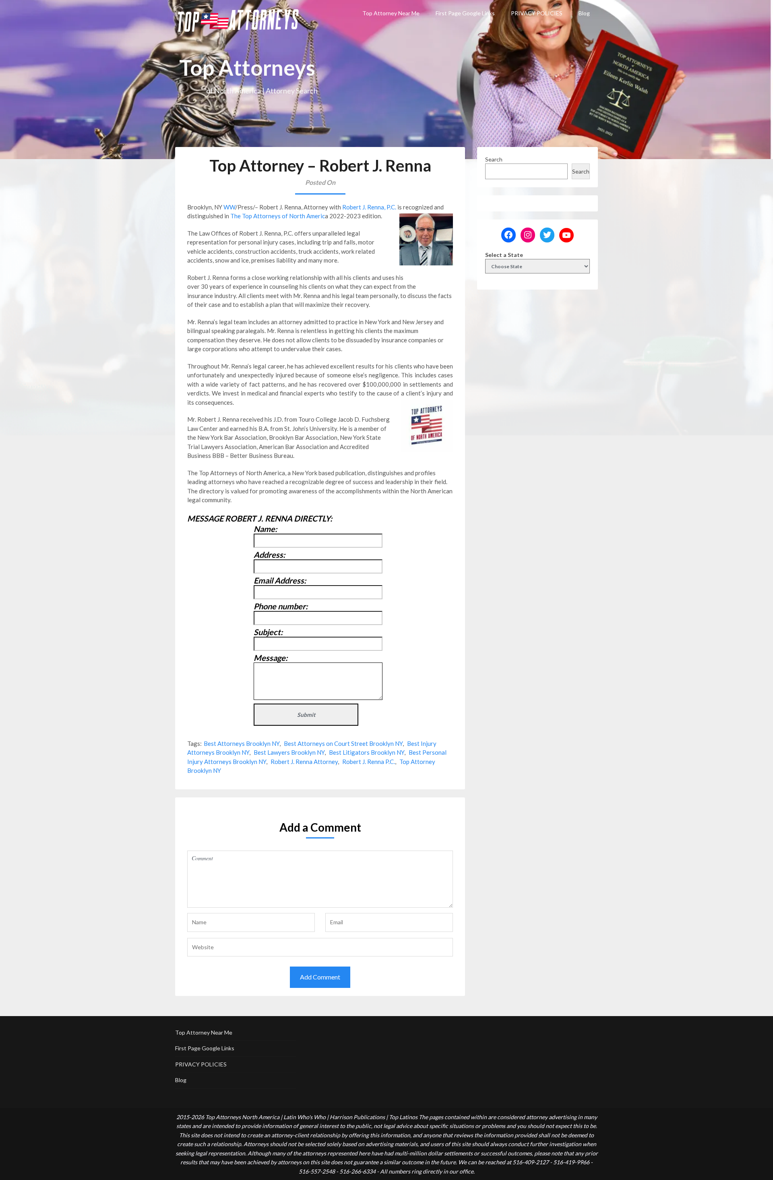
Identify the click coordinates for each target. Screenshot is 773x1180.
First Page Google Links (465, 13)
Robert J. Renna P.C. (368, 761)
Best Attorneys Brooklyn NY (241, 743)
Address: (269, 554)
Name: (265, 529)
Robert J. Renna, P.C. (369, 207)
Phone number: (281, 606)
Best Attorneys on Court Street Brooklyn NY (343, 743)
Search (493, 159)
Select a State (504, 254)
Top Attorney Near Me (391, 13)
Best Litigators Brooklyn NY (366, 752)
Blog (584, 13)
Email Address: (280, 580)
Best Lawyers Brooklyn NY (289, 752)
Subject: (268, 632)
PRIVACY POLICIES (536, 13)
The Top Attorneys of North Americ (277, 215)
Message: (270, 657)
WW (229, 207)
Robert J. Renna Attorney (304, 761)
